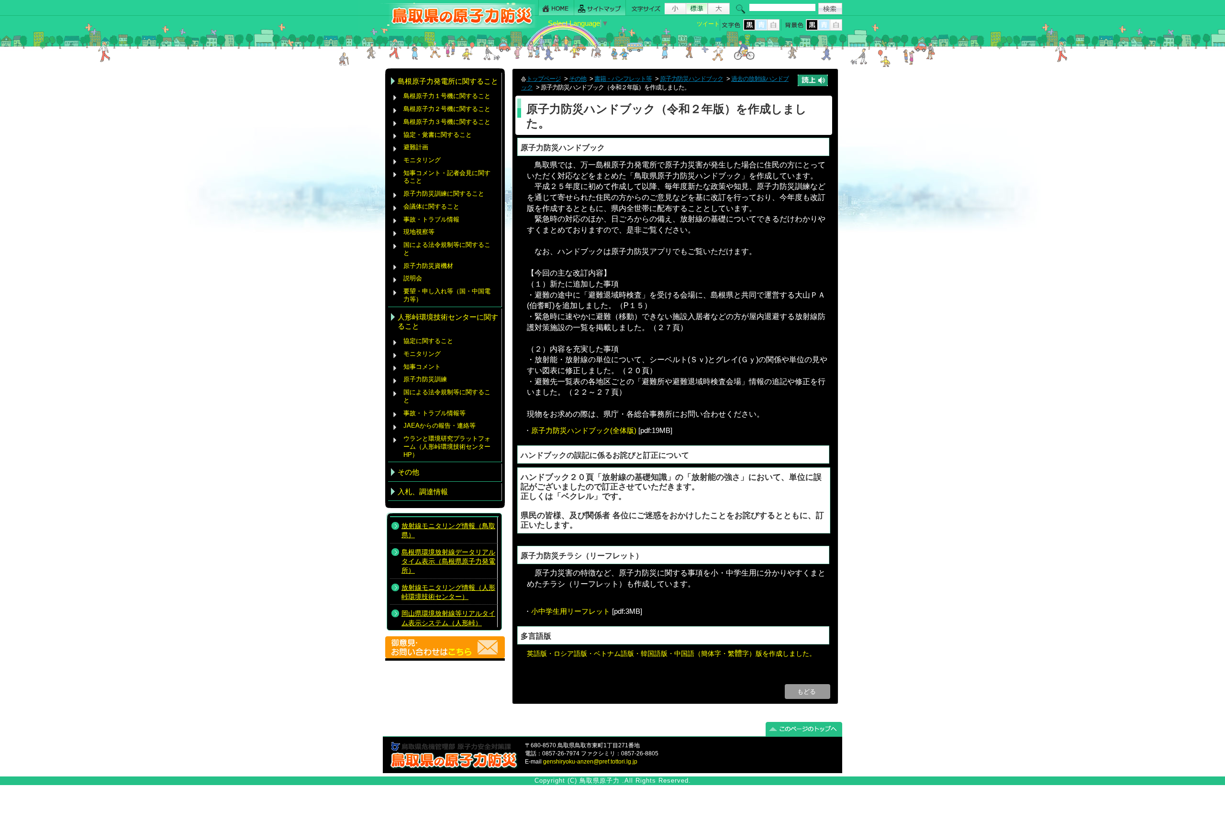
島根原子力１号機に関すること (446, 96)
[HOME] (556, 8)
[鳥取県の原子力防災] (459, 27)
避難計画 (415, 147)
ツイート (708, 24)
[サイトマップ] (600, 8)
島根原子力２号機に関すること (446, 108)
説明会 (412, 278)
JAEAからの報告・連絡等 (439, 425)
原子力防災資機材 (428, 265)
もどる (807, 691)
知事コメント (422, 366)
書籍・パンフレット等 (623, 78)
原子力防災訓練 (425, 379)
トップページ (543, 78)
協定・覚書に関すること (437, 134)
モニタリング (422, 160)
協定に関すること (428, 340)
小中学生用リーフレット (570, 611)
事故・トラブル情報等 (435, 413)
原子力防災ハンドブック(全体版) (583, 430)
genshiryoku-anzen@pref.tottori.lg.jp (590, 761)
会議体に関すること (431, 206)
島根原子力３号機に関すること (446, 121)
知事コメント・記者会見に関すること (446, 177)
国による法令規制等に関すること (446, 248)
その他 (577, 78)
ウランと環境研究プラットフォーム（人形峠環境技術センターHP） (446, 446)
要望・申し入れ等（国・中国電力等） (446, 295)
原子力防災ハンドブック (691, 78)
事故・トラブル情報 (433, 219)
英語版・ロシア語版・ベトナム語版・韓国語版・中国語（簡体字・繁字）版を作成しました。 (671, 653)
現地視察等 (418, 231)
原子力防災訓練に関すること (443, 193)
